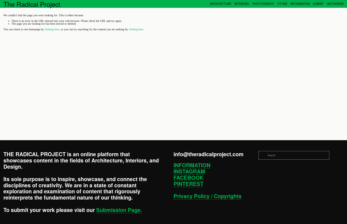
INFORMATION (300, 3)
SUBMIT (318, 3)
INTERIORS (242, 3)
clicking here (52, 29)
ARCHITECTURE (220, 3)
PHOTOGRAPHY (263, 3)
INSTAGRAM (335, 3)
